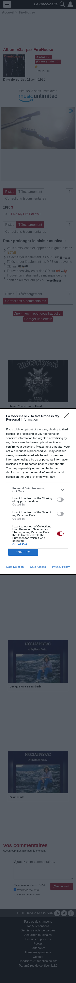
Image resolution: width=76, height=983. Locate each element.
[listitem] (38, 490)
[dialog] (38, 491)
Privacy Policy (61, 566)
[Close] (68, 416)
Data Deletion (15, 566)
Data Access (38, 566)
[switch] (60, 500)
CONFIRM (23, 552)
